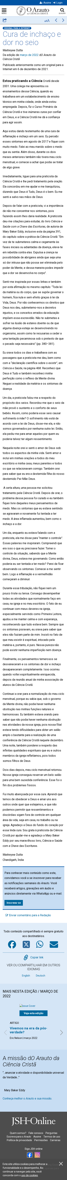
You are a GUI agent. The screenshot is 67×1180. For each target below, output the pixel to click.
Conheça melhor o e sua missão (27, 1098)
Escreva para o (19, 1136)
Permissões (41, 1140)
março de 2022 (29, 55)
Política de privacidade (19, 1140)
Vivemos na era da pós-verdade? (28, 1030)
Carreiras (55, 1140)
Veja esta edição (33, 1013)
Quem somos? (18, 1133)
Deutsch (40, 975)
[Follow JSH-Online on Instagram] (37, 1155)
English (26, 975)
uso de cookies (29, 1175)
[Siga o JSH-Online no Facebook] (29, 1155)
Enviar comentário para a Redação (29, 915)
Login (59, 2)
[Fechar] (61, 1163)
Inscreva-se (14, 902)
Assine (47, 2)
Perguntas (51, 1133)
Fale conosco (36, 1133)
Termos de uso (51, 1136)
